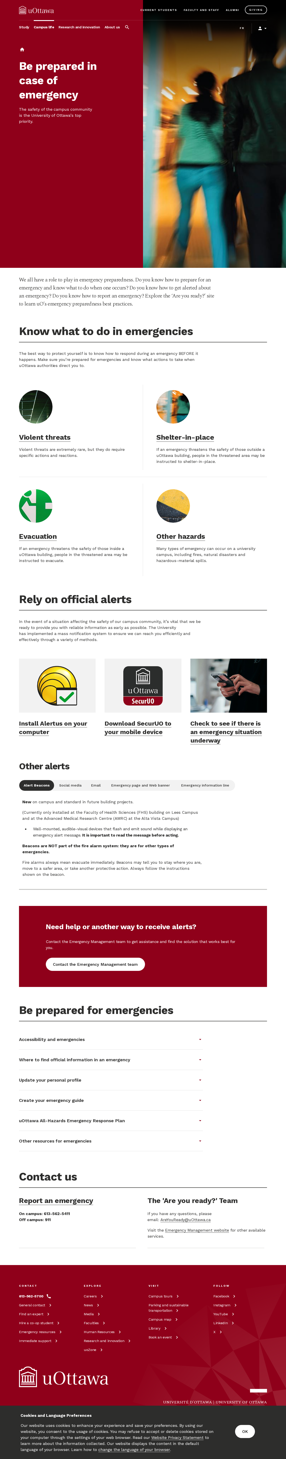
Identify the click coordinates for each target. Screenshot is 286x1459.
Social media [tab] (70, 785)
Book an (160, 1337)
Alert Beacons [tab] (37, 785)
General (32, 1305)
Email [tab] (96, 785)
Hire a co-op (36, 1323)
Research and (104, 1341)
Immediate (35, 1341)
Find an (31, 1314)
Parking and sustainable (168, 1308)
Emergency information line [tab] (205, 785)
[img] (36, 10)
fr (242, 28)
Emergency (37, 1332)
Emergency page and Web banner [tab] (140, 785)
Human (99, 1332)
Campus (160, 1296)
